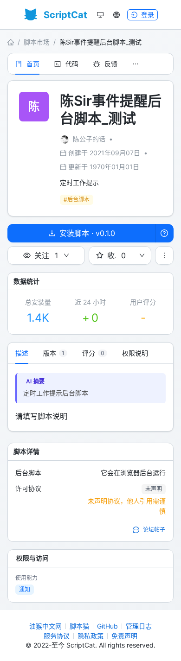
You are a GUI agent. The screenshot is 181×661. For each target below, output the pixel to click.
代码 (71, 64)
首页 (32, 64)
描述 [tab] (21, 353)
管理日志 (139, 626)
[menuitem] (27, 64)
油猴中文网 (45, 626)
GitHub (107, 626)
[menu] (90, 64)
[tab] (55, 353)
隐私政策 (90, 636)
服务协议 (57, 636)
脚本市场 (37, 42)
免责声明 (124, 636)
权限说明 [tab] (135, 353)
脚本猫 (79, 626)
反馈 (110, 64)
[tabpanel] (90, 397)
